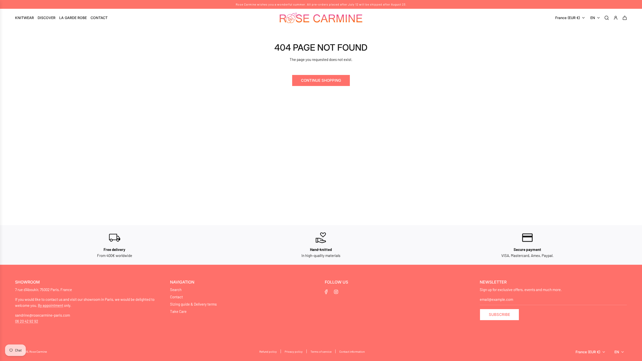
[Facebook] (326, 292)
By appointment (50, 305)
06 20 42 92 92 (26, 321)
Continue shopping (321, 80)
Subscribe (499, 314)
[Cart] (625, 18)
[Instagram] (336, 292)
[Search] (607, 18)
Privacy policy (294, 351)
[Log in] (616, 18)
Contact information (352, 351)
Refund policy (268, 351)
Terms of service (321, 351)
